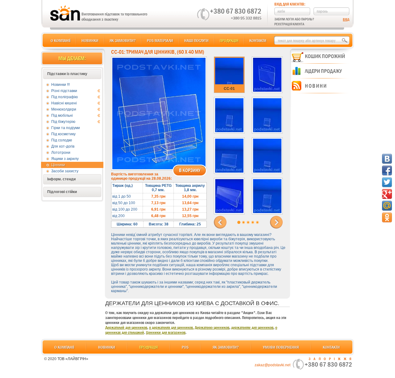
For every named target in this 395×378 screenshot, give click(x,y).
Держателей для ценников (126, 327)
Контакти (257, 40)
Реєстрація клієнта (289, 24)
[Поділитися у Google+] (387, 194)
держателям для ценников (252, 327)
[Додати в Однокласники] (387, 217)
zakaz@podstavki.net (272, 365)
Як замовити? (123, 40)
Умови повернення (281, 347)
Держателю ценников (212, 327)
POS (185, 347)
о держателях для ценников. (171, 327)
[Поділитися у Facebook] (387, 170)
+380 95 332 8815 (246, 17)
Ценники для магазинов (165, 332)
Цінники (58, 165)
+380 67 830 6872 (235, 11)
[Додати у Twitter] (387, 182)
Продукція (229, 40)
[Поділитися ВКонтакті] (387, 159)
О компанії (60, 40)
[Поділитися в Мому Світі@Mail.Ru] (387, 206)
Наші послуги (196, 40)
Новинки (89, 40)
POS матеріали (160, 40)
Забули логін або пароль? (294, 19)
